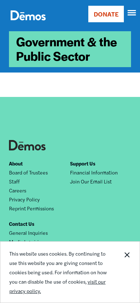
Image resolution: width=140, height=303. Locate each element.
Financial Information (94, 172)
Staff (14, 181)
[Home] (28, 23)
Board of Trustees (28, 172)
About (16, 163)
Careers (17, 190)
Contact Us (21, 223)
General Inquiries (28, 232)
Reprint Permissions (31, 208)
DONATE (106, 13)
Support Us (82, 163)
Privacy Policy (24, 199)
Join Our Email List (91, 181)
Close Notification (127, 272)
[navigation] (132, 12)
